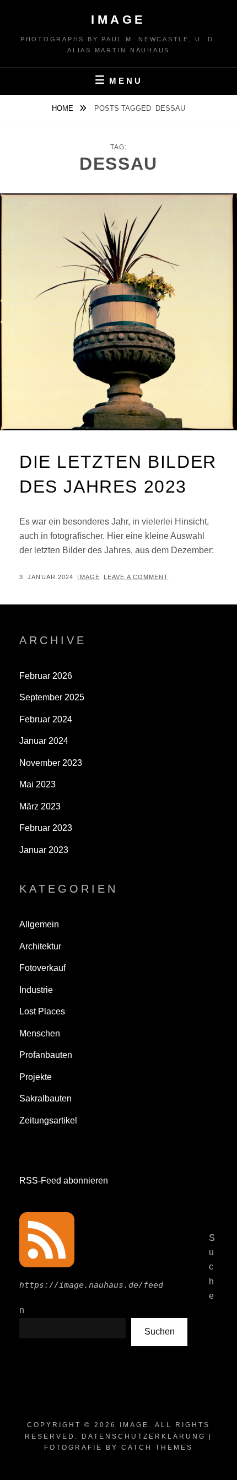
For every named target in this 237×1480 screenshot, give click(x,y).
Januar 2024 (43, 741)
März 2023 (40, 806)
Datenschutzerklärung (144, 1436)
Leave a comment (136, 577)
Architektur (40, 946)
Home (64, 108)
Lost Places (42, 1011)
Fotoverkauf (42, 968)
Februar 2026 (45, 675)
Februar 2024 (45, 719)
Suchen (159, 1331)
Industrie (36, 990)
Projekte (35, 1077)
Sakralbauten (45, 1098)
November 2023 (50, 763)
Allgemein (39, 924)
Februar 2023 (45, 828)
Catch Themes (157, 1447)
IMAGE (118, 19)
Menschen (39, 1033)
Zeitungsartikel (48, 1120)
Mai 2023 (37, 784)
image (88, 577)
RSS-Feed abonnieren (63, 1180)
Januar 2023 (43, 850)
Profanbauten (45, 1055)
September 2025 (51, 697)
